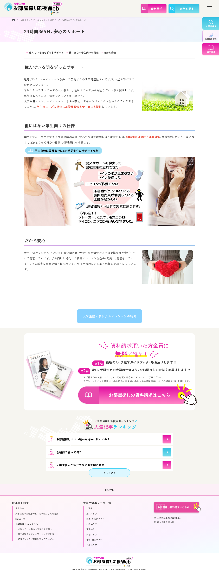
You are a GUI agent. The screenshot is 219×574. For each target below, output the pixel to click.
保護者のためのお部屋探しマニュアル (36, 539)
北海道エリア (92, 508)
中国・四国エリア (94, 540)
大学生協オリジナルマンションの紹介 (38, 20)
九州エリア (91, 545)
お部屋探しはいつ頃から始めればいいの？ (83, 439)
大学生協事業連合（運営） (169, 517)
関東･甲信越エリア (95, 519)
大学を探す (187, 8)
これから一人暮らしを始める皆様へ (35, 529)
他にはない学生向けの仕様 (84, 52)
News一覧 (20, 519)
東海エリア (91, 529)
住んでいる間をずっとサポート (46, 52)
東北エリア (91, 513)
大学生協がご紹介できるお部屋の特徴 (80, 465)
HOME (13, 19)
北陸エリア (91, 524)
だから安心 (110, 52)
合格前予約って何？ (68, 452)
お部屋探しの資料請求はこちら (140, 395)
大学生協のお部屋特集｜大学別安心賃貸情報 (36, 513)
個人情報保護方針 (165, 522)
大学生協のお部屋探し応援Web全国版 (33, 8)
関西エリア (91, 534)
